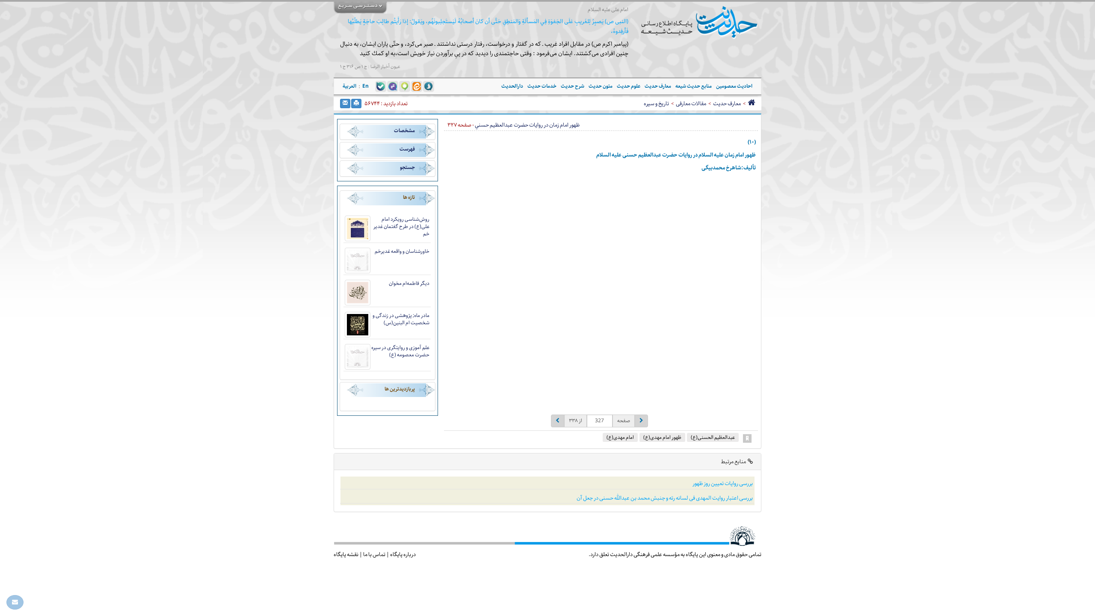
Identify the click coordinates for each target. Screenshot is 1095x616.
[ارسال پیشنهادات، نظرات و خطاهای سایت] (15, 602)
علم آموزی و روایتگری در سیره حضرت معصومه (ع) (400, 351)
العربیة (349, 86)
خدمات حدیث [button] (541, 86)
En (365, 86)
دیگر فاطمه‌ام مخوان (409, 283)
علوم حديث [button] (628, 86)
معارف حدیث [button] (658, 86)
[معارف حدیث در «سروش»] (428, 86)
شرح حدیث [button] (572, 86)
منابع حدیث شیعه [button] (693, 86)
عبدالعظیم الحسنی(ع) (713, 437)
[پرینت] (356, 103)
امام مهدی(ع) (620, 437)
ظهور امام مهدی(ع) (662, 437)
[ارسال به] (345, 103)
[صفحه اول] (751, 103)
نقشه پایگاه (346, 554)
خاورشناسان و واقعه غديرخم (402, 251)
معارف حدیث (727, 103)
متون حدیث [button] (601, 86)
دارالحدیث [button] (512, 86)
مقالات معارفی (691, 103)
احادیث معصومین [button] (734, 86)
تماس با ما (374, 554)
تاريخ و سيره (656, 103)
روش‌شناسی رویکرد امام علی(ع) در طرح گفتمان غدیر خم (401, 226)
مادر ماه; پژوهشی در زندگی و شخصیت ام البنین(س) (401, 319)
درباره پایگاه (403, 554)
